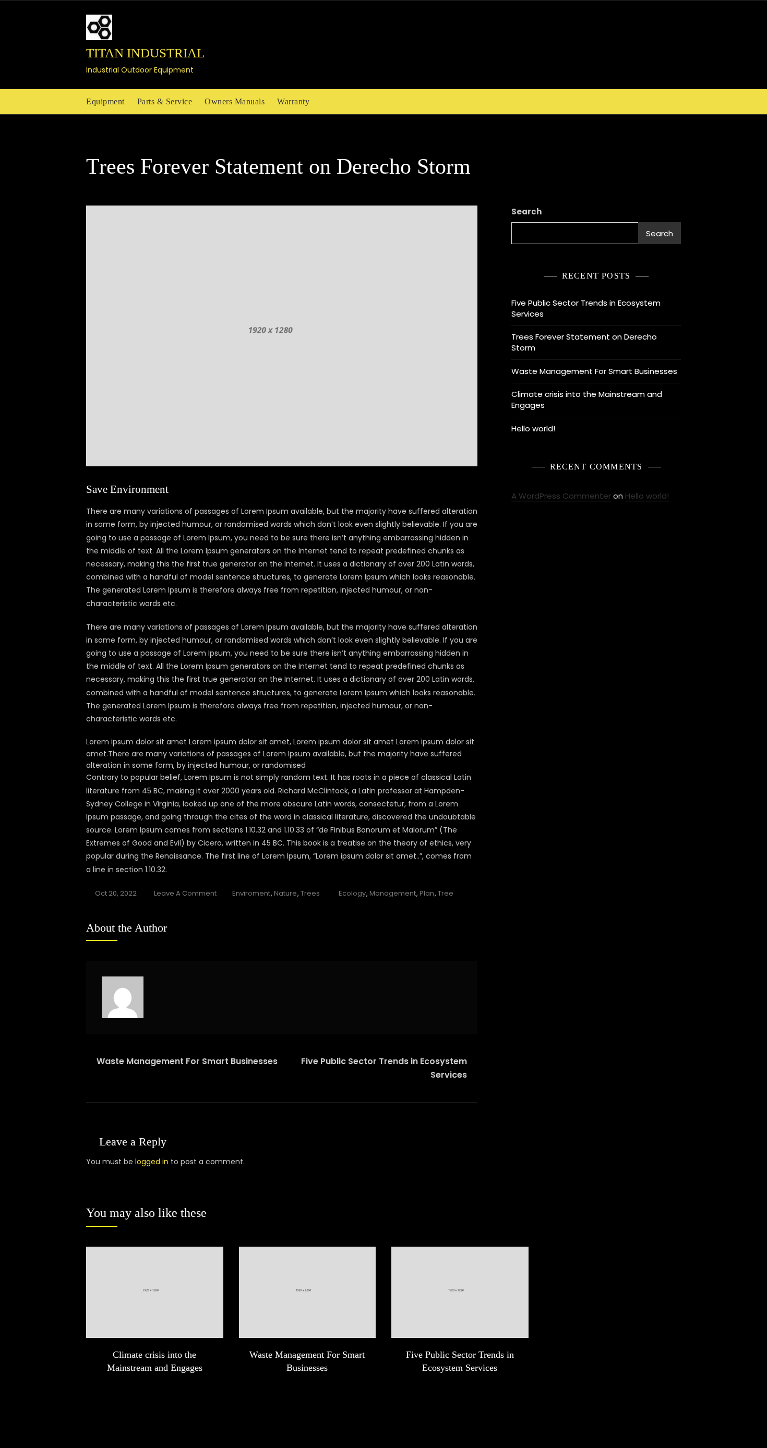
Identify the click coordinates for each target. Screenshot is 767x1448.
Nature (285, 893)
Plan (427, 893)
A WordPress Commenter (561, 495)
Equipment (105, 101)
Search (526, 211)
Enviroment (251, 893)
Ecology (352, 893)
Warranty (293, 101)
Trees (310, 893)
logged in (152, 1161)
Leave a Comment (185, 894)
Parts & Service (165, 101)
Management (392, 893)
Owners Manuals (235, 101)
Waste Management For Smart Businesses (187, 1061)
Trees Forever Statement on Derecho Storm (584, 342)
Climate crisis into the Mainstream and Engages (586, 400)
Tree (445, 893)
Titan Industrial (145, 53)
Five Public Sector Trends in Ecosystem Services (384, 1068)
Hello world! (533, 428)
